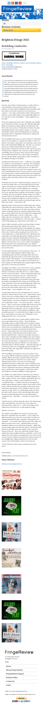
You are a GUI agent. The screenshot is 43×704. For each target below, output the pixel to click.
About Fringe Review (14, 670)
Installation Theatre (12, 63)
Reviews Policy (12, 678)
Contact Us (10, 681)
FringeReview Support (15, 674)
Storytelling (9, 65)
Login (8, 685)
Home (8, 666)
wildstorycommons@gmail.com (12, 464)
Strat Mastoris (23, 456)
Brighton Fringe (12, 69)
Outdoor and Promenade (28, 63)
